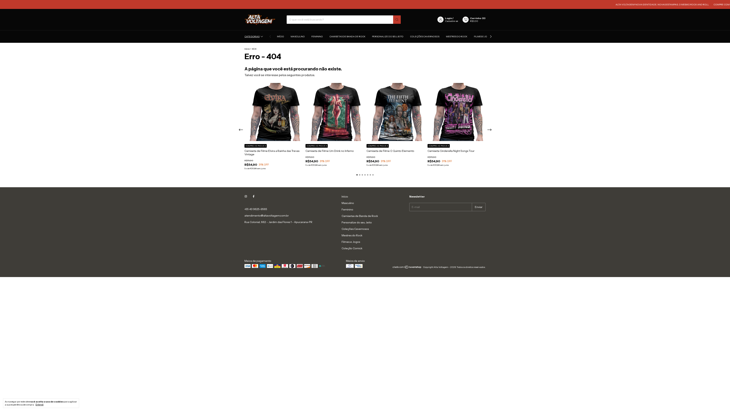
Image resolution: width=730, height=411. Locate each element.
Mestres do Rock (456, 36)
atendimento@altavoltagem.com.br (266, 215)
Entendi (40, 404)
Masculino (298, 36)
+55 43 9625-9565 (255, 209)
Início (280, 36)
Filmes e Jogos (483, 36)
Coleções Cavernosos (424, 36)
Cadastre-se (451, 21)
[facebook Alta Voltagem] (253, 196)
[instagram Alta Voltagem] (245, 196)
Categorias (251, 36)
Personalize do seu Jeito (387, 36)
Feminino (317, 36)
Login (448, 18)
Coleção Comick (352, 248)
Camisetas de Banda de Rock (347, 36)
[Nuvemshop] (407, 268)
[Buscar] (397, 19)
